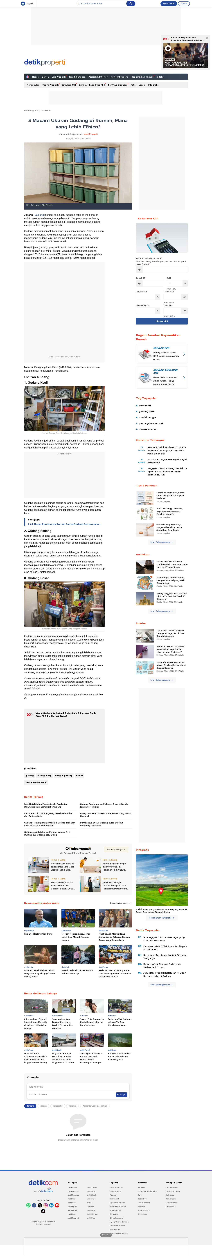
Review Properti (119, 77)
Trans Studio (115, 1210)
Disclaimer (142, 1214)
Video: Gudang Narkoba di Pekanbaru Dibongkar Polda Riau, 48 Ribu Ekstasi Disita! (187, 40)
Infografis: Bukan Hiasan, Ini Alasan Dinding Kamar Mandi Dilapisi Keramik (171, 665)
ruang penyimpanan (36, 782)
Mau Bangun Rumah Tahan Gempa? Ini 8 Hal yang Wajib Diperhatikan (170, 580)
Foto (133, 85)
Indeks (160, 77)
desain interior (148, 429)
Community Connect (119, 1233)
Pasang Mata (115, 1191)
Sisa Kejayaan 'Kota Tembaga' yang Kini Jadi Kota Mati (164, 939)
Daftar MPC (169, 3)
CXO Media (171, 1206)
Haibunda (170, 1195)
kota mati (145, 405)
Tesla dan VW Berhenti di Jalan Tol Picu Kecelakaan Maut (119, 1022)
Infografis (153, 85)
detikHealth (92, 1195)
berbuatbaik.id (116, 1187)
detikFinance (73, 1195)
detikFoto (91, 1210)
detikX (90, 1203)
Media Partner (144, 1203)
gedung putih (147, 411)
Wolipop (91, 1199)
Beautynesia (171, 1199)
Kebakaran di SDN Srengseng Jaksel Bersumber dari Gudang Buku (48, 814)
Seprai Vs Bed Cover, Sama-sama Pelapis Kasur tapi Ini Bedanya (170, 495)
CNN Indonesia (172, 1187)
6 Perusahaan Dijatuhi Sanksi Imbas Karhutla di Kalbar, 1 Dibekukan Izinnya (35, 1023)
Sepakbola (72, 1210)
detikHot (71, 1203)
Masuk (184, 3)
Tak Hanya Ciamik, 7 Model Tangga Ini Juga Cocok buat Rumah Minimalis (170, 633)
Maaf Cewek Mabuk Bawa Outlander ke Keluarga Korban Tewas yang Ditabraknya (114, 937)
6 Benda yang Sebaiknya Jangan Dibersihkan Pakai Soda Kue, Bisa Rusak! (169, 527)
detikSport (72, 1206)
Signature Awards (117, 1203)
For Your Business (117, 85)
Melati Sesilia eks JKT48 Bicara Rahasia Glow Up (77, 972)
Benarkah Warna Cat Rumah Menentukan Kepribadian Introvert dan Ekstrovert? (170, 649)
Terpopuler (33, 85)
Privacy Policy (144, 1210)
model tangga (147, 417)
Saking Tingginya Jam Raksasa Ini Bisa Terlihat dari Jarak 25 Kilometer (171, 596)
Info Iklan (141, 1206)
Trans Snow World (118, 1206)
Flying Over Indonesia (119, 1222)
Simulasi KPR (69, 85)
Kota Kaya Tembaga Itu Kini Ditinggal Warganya (165, 957)
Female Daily (171, 1203)
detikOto (72, 1214)
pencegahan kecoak (151, 423)
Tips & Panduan (77, 77)
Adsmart (113, 1195)
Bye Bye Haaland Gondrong (38, 934)
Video (142, 85)
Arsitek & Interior (98, 77)
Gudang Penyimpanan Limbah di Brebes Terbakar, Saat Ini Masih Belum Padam (49, 824)
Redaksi (141, 1187)
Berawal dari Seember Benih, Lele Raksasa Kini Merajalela (119, 1056)
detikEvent (114, 1199)
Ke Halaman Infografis (160, 918)
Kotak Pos (142, 1199)
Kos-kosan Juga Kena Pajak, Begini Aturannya (167, 461)
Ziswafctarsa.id (116, 1218)
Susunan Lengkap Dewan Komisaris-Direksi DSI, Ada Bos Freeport (62, 1023)
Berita (45, 77)
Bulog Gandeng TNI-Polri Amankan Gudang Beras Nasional (105, 814)
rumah (79, 775)
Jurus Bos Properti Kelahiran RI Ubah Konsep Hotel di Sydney (164, 975)
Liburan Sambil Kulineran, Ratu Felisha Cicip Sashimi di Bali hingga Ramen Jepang (35, 1058)
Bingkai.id (114, 1214)
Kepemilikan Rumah (142, 77)
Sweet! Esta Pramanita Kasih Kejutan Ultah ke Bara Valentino (92, 1022)
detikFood (91, 1191)
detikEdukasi (73, 1191)
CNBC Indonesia (173, 1191)
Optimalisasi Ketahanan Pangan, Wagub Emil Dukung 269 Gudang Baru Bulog (47, 833)
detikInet (71, 1199)
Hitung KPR (162, 321)
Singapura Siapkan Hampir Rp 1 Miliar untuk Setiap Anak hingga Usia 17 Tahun (63, 1058)
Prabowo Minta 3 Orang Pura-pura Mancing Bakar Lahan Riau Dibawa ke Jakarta (115, 973)
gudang (29, 775)
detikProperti (31, 110)
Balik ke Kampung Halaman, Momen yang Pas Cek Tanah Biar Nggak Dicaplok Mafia (161, 910)
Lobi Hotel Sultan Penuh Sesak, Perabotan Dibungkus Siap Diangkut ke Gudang (46, 805)
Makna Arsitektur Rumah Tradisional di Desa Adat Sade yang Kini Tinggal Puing (171, 564)
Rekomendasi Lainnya (120, 903)
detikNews (72, 1187)
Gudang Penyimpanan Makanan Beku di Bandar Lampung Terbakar (104, 805)
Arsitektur (46, 110)
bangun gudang (63, 775)
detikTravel (92, 1187)
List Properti (59, 77)
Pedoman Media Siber (147, 1191)
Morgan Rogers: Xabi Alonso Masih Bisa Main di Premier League (75, 937)
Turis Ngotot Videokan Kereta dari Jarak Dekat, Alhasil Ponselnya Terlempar (91, 1058)
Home (35, 77)
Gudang (39, 215)
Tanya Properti (50, 85)
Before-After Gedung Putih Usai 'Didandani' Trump (162, 966)
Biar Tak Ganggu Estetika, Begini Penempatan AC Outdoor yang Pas (169, 511)
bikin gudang (44, 775)
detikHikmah (92, 1214)
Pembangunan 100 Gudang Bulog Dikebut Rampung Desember (101, 824)
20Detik (90, 1206)
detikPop (91, 1218)
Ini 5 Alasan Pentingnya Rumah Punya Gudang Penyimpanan (64, 524)
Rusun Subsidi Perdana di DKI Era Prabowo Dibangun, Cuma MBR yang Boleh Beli (166, 450)
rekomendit (115, 1229)
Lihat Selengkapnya (160, 542)
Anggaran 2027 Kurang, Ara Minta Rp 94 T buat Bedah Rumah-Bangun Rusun (167, 471)
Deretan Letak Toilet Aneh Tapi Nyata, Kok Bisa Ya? (165, 948)
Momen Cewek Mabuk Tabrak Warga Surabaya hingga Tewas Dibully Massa (39, 973)
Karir (140, 1195)
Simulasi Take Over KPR (92, 85)
